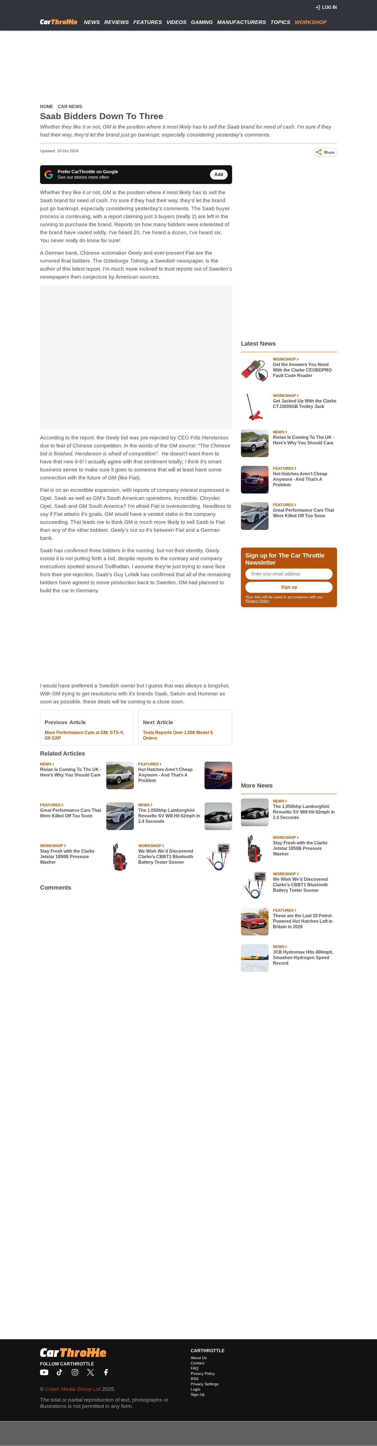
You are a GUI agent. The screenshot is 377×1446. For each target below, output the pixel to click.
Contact (197, 1363)
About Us (199, 1358)
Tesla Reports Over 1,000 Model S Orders (178, 735)
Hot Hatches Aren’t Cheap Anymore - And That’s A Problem (165, 775)
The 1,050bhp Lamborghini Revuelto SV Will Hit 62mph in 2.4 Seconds (169, 816)
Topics (280, 22)
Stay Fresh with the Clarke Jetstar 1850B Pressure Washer (67, 857)
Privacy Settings (205, 1384)
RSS (194, 1379)
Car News (70, 106)
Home (46, 106)
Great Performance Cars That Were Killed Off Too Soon (70, 813)
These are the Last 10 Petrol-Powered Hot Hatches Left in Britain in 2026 (303, 921)
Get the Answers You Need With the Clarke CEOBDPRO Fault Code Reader (302, 370)
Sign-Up (198, 1394)
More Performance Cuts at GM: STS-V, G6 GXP (84, 735)
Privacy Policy (257, 601)
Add (218, 174)
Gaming (202, 22)
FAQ (194, 1368)
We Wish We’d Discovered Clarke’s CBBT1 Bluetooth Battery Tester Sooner (165, 857)
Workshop (311, 22)
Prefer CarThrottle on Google (88, 171)
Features (147, 22)
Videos (176, 22)
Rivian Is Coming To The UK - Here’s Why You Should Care (70, 772)
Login (195, 1389)
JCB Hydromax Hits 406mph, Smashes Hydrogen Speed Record (303, 957)
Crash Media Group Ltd (73, 1389)
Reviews (116, 22)
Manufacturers (241, 22)
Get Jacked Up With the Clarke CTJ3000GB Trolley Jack (304, 404)
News (92, 22)
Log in (329, 7)
